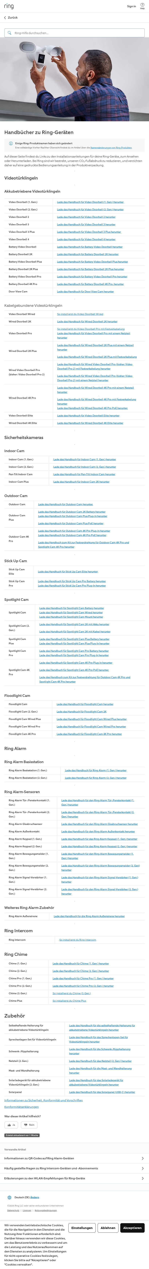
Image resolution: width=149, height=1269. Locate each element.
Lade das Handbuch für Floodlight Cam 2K (81, 711)
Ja (14, 1124)
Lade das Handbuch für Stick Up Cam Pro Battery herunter (72, 581)
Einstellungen (82, 1228)
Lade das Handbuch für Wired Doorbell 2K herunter (87, 321)
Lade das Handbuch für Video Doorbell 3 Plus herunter (89, 232)
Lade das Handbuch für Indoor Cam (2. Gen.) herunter (84, 467)
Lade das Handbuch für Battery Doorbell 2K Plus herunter (90, 269)
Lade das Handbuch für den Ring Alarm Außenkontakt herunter (98, 831)
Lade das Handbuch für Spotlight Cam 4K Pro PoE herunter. (74, 670)
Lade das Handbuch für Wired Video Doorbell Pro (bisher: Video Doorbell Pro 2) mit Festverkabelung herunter (94, 366)
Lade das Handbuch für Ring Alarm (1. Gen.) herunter (95, 770)
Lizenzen (27, 1210)
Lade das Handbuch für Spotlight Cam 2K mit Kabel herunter (74, 631)
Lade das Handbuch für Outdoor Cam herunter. (65, 504)
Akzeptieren (132, 1228)
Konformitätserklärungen (21, 1107)
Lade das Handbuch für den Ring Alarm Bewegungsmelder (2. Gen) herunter (100, 868)
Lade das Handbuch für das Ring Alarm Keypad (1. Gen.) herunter (99, 839)
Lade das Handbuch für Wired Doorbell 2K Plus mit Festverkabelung (97, 357)
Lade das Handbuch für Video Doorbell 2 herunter (86, 217)
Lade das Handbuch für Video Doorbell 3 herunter (86, 224)
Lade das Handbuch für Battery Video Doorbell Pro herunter (92, 276)
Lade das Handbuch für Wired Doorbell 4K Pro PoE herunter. (92, 408)
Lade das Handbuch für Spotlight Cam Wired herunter (71, 612)
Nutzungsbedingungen (46, 1210)
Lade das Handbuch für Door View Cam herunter (85, 291)
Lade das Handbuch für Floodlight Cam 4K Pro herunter (89, 734)
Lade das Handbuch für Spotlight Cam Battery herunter (71, 608)
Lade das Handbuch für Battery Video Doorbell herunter (89, 247)
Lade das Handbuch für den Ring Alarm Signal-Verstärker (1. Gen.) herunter (99, 880)
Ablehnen (108, 1228)
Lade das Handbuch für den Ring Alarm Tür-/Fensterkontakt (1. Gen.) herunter (97, 803)
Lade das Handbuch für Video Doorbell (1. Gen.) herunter (90, 202)
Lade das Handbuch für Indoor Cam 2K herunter (81, 482)
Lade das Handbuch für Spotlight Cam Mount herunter (71, 617)
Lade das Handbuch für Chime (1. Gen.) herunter (81, 963)
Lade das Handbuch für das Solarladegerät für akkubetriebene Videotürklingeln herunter (96, 1082)
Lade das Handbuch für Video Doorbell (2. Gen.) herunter (90, 209)
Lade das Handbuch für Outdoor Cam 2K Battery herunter (71, 512)
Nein (31, 1124)
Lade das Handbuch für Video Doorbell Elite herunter (88, 415)
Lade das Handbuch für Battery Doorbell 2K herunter (87, 254)
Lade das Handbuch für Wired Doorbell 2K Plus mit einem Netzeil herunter (95, 347)
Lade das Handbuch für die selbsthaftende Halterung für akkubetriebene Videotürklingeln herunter (102, 1028)
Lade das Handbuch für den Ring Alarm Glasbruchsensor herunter (99, 824)
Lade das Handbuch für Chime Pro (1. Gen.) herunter (83, 978)
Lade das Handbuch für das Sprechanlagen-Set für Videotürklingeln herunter (98, 1039)
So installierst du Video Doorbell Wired (80, 314)
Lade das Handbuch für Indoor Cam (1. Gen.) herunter (84, 459)
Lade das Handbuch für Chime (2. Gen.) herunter (81, 971)
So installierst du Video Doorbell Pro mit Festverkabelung (91, 329)
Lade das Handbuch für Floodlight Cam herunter (85, 704)
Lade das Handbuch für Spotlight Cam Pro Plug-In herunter (74, 655)
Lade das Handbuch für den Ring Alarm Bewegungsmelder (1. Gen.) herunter (97, 856)
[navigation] (74, 30)
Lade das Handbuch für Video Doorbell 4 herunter (86, 239)
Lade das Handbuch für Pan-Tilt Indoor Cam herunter (84, 474)
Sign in (131, 6)
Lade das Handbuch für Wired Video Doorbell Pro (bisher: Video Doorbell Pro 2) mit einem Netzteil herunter (94, 378)
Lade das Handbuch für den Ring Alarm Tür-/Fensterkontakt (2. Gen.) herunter (97, 814)
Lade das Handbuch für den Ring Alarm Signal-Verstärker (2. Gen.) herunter (99, 891)
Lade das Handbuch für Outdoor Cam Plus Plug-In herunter (72, 516)
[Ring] (8, 6)
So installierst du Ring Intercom (77, 940)
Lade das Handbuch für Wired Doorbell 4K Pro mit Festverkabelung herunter (96, 402)
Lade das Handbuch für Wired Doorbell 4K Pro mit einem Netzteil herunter (95, 390)
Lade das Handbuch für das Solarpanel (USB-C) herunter (102, 1092)
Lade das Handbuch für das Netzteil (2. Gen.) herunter (100, 1061)
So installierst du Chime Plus (69, 1001)
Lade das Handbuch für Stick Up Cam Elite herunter (68, 571)
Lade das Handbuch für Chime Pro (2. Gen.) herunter (83, 986)
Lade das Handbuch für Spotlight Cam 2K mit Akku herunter (74, 624)
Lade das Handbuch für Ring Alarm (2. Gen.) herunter (95, 778)
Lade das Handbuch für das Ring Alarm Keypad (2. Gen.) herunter (99, 846)
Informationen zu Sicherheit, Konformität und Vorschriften (43, 1100)
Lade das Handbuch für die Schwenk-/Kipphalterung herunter (99, 1051)
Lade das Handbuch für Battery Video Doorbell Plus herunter (92, 262)
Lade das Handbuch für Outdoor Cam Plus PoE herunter (70, 523)
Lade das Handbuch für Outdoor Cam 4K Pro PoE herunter (72, 535)
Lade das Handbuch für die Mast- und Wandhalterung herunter (100, 1071)
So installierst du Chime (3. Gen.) (72, 993)
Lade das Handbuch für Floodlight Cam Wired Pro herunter (91, 726)
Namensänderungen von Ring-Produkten (111, 147)
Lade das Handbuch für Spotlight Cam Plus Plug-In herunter (74, 643)
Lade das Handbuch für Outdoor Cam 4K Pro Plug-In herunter (74, 531)
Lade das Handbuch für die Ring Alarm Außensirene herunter (89, 916)
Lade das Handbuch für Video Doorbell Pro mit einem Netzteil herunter (93, 336)
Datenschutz (13, 1210)
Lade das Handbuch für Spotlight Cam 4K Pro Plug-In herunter (75, 663)
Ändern (34, 1197)
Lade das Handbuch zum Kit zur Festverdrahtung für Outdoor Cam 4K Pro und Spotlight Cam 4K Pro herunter (83, 545)
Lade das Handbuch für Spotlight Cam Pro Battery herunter (74, 651)
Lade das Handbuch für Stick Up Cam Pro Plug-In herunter (72, 585)
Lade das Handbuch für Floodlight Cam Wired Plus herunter (92, 719)
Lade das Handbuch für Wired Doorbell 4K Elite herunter (90, 423)
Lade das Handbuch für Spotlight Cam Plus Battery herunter (74, 639)
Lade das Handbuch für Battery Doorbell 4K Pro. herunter (90, 284)
